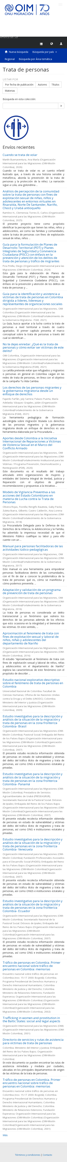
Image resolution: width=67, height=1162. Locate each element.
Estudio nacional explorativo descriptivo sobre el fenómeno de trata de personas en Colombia (33, 683)
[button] (51, 43)
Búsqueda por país (43, 52)
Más (5, 1135)
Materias (10, 90)
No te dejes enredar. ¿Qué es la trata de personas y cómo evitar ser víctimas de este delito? (33, 347)
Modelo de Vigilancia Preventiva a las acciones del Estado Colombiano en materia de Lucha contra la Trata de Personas (29, 497)
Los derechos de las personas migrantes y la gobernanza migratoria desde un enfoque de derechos (32, 390)
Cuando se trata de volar (20, 155)
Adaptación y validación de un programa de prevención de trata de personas (32, 591)
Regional (10, 59)
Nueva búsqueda (18, 52)
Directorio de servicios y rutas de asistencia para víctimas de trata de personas (33, 1041)
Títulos (55, 84)
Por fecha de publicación (19, 84)
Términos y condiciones (27, 1154)
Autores (42, 84)
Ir (61, 105)
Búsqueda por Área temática (35, 59)
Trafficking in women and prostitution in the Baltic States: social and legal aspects (31, 1019)
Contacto (47, 1154)
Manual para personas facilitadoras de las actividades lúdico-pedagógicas (33, 548)
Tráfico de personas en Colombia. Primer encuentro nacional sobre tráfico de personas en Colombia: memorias (31, 965)
